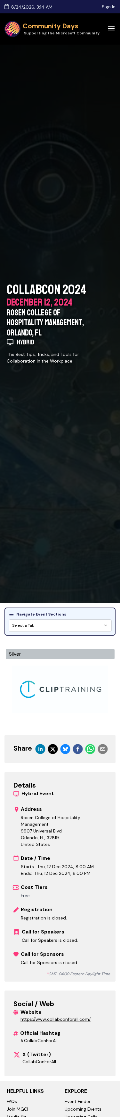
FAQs (12, 1101)
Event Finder (78, 1101)
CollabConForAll (39, 1061)
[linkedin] (40, 749)
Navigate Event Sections (41, 614)
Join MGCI (17, 1109)
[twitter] (53, 749)
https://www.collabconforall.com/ (55, 1019)
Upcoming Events (83, 1109)
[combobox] (60, 625)
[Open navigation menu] (111, 28)
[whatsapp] (90, 749)
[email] (103, 749)
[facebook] (78, 749)
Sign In (109, 7)
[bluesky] (65, 749)
